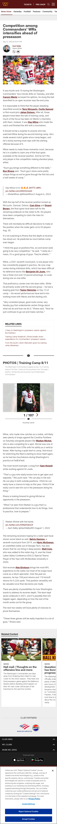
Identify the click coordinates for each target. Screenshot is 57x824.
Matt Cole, (47, 549)
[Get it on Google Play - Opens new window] (37, 761)
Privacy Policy (34, 799)
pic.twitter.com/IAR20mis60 (19, 191)
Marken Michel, (44, 440)
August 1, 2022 (42, 528)
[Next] (37, 414)
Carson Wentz (10, 97)
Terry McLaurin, (30, 109)
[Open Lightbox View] (28, 403)
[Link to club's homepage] (5, 3)
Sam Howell (46, 465)
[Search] (48, 4)
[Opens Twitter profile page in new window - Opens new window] (14, 51)
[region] (28, 795)
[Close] (53, 771)
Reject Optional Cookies (28, 811)
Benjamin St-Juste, (36, 271)
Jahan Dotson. (27, 112)
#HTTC (32, 187)
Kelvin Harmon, (37, 539)
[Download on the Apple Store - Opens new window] (19, 760)
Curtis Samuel (46, 109)
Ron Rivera (8, 171)
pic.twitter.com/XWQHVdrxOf (19, 525)
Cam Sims (35, 205)
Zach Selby (16, 46)
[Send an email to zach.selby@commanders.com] (18, 51)
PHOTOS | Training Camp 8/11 (25, 363)
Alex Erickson (22, 567)
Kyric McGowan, (45, 542)
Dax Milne (33, 122)
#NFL (38, 187)
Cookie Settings (28, 804)
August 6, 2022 (43, 194)
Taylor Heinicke (28, 290)
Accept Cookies (28, 819)
